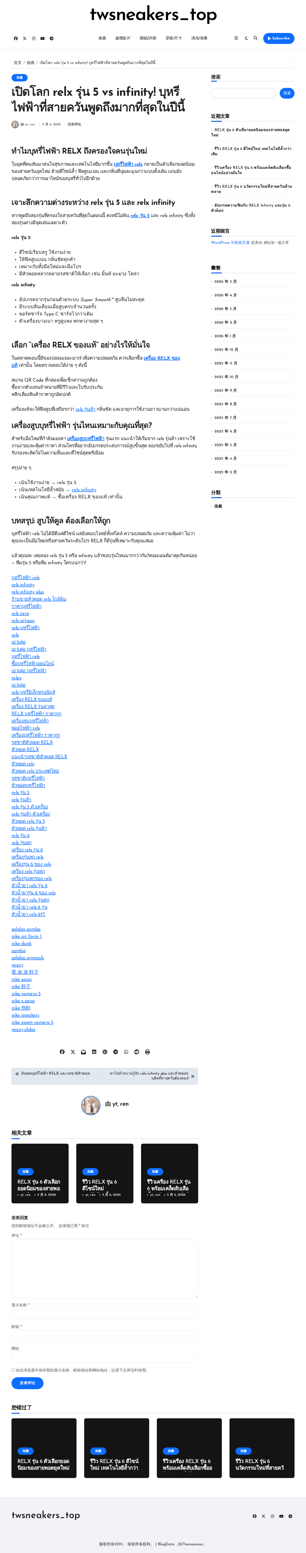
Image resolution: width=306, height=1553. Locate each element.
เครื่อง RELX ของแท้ (31, 699)
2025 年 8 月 (225, 404)
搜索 (216, 77)
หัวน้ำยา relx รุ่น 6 (29, 886)
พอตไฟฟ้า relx (25, 728)
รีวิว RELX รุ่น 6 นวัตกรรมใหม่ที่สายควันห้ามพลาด (261, 1468)
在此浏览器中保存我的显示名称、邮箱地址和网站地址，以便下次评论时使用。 (83, 1370)
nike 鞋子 (21, 986)
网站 (15, 1349)
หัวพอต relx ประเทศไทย (35, 771)
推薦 (102, 38)
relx (15, 635)
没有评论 (74, 124)
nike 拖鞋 (21, 1008)
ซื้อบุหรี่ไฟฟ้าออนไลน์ (32, 664)
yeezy (17, 965)
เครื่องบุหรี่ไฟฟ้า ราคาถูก (35, 735)
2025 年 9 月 (225, 391)
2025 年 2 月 (225, 472)
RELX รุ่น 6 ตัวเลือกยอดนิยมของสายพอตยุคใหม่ (38, 1189)
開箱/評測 (148, 38)
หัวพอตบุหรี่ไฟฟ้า (28, 785)
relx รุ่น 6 (20, 835)
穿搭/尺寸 (174, 38)
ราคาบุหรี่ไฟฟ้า (26, 606)
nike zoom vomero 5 (32, 1022)
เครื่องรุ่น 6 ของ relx (31, 864)
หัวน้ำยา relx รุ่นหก (30, 900)
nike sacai (21, 979)
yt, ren (120, 1104)
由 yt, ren (28, 124)
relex (16, 678)
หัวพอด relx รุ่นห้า (29, 828)
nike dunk (21, 943)
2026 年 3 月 (225, 309)
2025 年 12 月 (226, 350)
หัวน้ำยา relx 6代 (28, 914)
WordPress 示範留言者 (230, 243)
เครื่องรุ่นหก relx (27, 857)
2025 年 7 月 (225, 418)
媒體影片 (122, 38)
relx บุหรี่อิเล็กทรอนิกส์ (33, 692)
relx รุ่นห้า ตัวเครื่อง (30, 814)
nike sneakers (25, 1015)
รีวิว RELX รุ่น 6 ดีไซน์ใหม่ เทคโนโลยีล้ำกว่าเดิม (114, 1468)
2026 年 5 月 (225, 282)
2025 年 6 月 (225, 431)
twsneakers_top (153, 15)
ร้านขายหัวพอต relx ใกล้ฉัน (38, 599)
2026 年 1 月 (225, 336)
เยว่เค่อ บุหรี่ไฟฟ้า (28, 649)
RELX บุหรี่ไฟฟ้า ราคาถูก (36, 714)
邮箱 (16, 1327)
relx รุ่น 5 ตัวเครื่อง (29, 807)
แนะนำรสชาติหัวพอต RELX (39, 757)
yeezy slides (23, 1029)
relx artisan (23, 621)
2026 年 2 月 (225, 323)
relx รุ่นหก (21, 843)
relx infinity (84, 490)
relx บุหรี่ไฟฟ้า (25, 628)
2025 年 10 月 (226, 377)
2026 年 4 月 (225, 295)
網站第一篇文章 (276, 243)
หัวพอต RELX (25, 749)
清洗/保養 (199, 38)
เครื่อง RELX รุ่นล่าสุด (33, 706)
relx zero (20, 613)
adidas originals (27, 958)
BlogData (166, 1544)
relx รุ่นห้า (85, 409)
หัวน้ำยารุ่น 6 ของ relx (33, 893)
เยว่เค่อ (18, 642)
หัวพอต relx (22, 764)
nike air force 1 (26, 936)
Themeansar (192, 1544)
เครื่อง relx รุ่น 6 (27, 850)
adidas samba (26, 929)
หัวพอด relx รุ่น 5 (28, 821)
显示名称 (20, 1305)
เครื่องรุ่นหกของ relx (31, 878)
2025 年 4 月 (225, 459)
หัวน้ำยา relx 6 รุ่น (29, 907)
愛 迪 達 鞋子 (24, 972)
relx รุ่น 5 (140, 215)
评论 (16, 1236)
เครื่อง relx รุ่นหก (28, 871)
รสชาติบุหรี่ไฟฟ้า (28, 778)
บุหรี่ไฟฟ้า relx (128, 164)
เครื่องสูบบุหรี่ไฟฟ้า (85, 439)
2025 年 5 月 (225, 445)
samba (18, 951)
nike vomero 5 (25, 994)
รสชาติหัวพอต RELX (32, 742)
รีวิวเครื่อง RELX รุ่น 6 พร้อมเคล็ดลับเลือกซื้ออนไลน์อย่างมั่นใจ (169, 1189)
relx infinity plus (27, 592)
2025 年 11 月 (225, 363)
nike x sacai (23, 1001)
